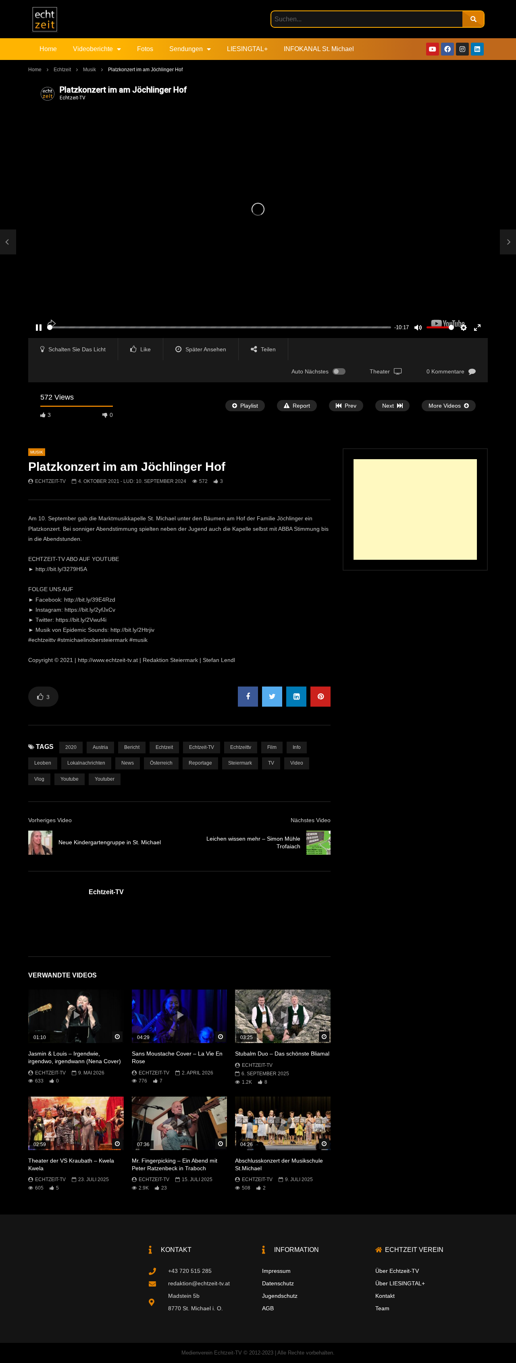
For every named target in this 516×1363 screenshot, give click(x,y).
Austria (100, 747)
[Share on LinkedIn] (296, 697)
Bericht (131, 747)
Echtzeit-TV (50, 481)
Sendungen (186, 48)
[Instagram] (462, 49)
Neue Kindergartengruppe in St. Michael (109, 842)
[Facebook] (447, 49)
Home (48, 48)
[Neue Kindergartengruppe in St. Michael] (8, 242)
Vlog (39, 779)
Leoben (42, 763)
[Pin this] (320, 697)
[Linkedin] (477, 49)
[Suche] (473, 19)
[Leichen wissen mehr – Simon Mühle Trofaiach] (318, 843)
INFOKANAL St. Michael (319, 48)
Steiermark (240, 763)
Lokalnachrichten (86, 763)
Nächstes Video (311, 820)
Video (296, 763)
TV (271, 763)
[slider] (219, 327)
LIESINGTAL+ (247, 48)
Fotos (145, 48)
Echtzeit (62, 69)
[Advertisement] (415, 509)
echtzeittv (240, 747)
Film (272, 747)
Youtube (69, 779)
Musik (89, 69)
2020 (71, 747)
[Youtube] (432, 49)
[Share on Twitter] (272, 697)
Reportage (200, 763)
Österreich (161, 763)
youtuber (104, 779)
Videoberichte (93, 48)
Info (297, 747)
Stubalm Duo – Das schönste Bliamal (282, 1053)
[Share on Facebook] (248, 697)
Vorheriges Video (50, 820)
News (127, 763)
